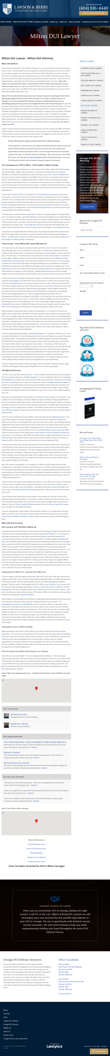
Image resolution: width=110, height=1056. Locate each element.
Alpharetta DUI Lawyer (91, 68)
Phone (82, 258)
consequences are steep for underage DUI (17, 604)
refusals (5, 440)
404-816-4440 (63, 972)
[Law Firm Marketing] (55, 1045)
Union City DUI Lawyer (91, 144)
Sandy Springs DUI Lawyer (89, 131)
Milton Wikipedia (36, 853)
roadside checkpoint (30, 377)
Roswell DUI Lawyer (90, 125)
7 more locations (64, 994)
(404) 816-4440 (93, 8)
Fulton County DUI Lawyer (58, 504)
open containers (45, 399)
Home (2, 22)
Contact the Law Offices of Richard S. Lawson (18, 516)
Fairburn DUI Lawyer (90, 90)
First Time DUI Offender (57, 174)
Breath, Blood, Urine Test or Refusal (92, 283)
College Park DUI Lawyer (92, 80)
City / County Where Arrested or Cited (92, 274)
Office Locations (68, 959)
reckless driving (46, 271)
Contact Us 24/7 (88, 207)
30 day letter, (48, 250)
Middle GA (54, 22)
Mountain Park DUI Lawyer (89, 112)
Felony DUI (50, 557)
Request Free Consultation (94, 13)
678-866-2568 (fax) (65, 975)
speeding (13, 382)
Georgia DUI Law (63, 227)
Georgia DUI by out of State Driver (95, 22)
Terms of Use (87, 1046)
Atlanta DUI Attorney (25, 22)
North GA (63, 22)
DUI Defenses (6, 266)
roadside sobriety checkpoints (59, 382)
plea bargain (14, 281)
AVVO (12, 124)
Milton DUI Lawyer (89, 105)
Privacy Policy (96, 1046)
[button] (36, 688)
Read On (34, 747)
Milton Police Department (36, 848)
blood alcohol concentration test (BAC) (54, 430)
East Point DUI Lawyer (91, 85)
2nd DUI (14, 194)
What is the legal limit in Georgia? (89, 458)
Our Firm (8, 22)
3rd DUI (20, 194)
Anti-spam (104, 1046)
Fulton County (87, 61)
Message (83, 291)
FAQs (15, 22)
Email (82, 265)
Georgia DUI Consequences (49, 194)
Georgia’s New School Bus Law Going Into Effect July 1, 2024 (91, 440)
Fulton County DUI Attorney (26, 504)
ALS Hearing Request (34, 157)
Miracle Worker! (12, 752)
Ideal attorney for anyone (17, 762)
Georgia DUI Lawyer (41, 22)
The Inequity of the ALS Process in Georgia (89, 475)
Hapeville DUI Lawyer (90, 95)
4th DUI (32, 194)
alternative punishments (43, 207)
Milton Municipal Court (36, 844)
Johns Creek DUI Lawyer (91, 101)
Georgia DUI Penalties (47, 534)
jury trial (50, 286)
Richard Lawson (19, 714)
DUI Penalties (64, 169)
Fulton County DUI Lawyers (56, 487)
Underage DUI (53, 582)
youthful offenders (27, 595)
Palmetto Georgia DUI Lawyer (91, 119)
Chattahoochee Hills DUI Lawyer (90, 74)
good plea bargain (36, 333)
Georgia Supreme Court (36, 861)
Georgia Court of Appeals (36, 857)
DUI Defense (31, 217)
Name (82, 250)
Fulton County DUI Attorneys (25, 489)
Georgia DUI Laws (33, 225)
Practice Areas (74, 22)
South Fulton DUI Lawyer (89, 138)
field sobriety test (58, 417)
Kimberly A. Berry (19, 723)
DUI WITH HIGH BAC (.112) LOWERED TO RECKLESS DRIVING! (35, 742)
